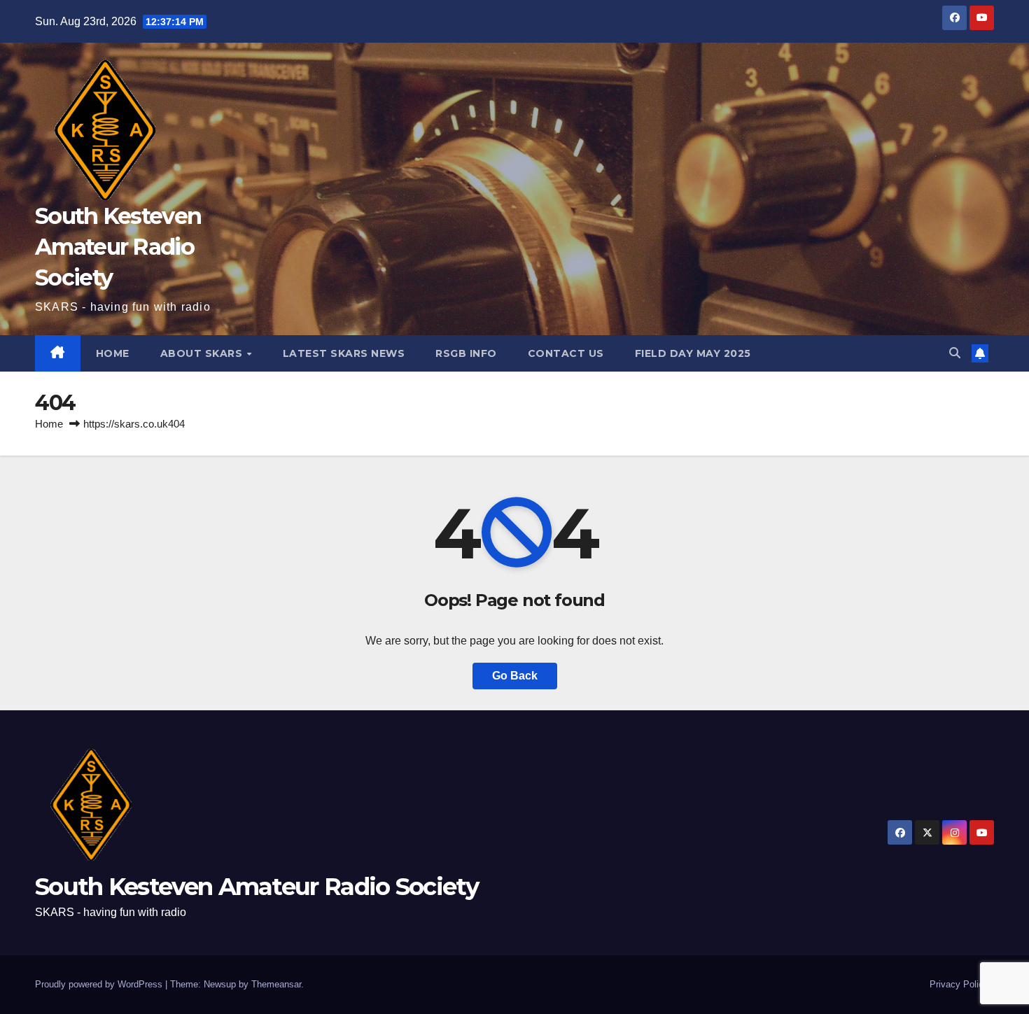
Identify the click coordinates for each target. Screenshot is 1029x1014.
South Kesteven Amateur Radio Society (118, 246)
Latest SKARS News (344, 353)
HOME (113, 353)
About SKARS (203, 353)
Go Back (515, 676)
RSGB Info (466, 353)
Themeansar (276, 984)
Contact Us (566, 353)
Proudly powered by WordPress (100, 984)
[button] (954, 353)
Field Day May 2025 (693, 353)
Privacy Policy (959, 984)
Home (49, 424)
